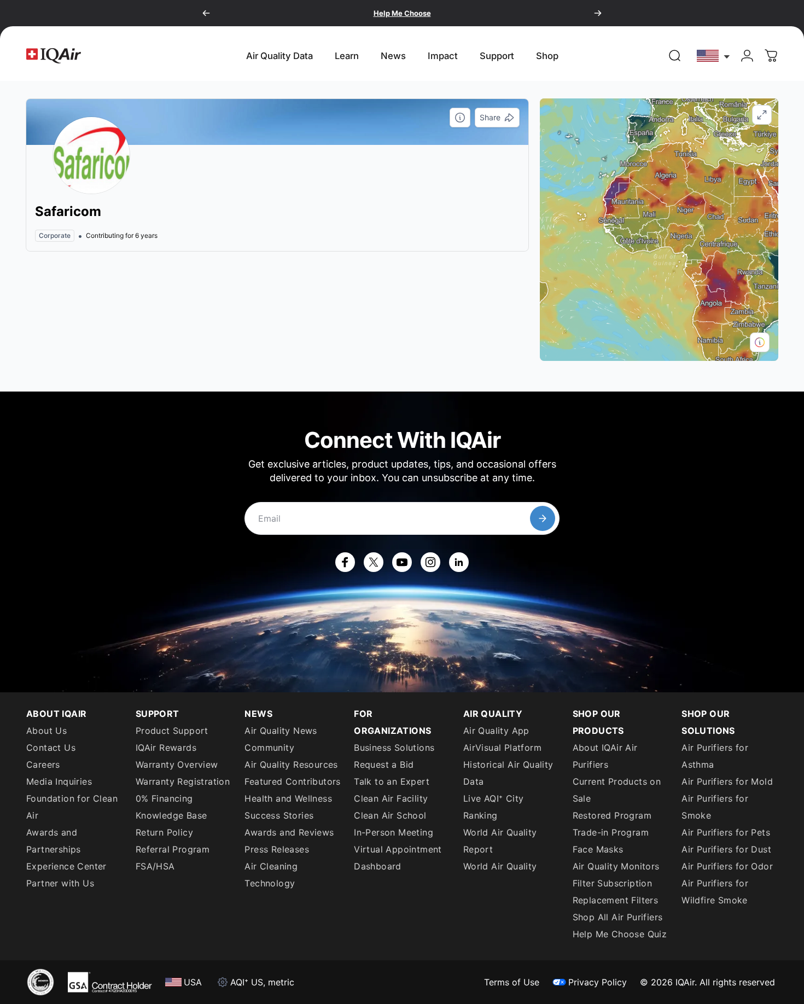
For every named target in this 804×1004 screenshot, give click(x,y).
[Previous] (206, 13)
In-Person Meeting (393, 832)
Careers (43, 764)
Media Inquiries (59, 781)
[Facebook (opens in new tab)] (345, 562)
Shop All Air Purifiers (618, 917)
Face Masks (598, 849)
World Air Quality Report (500, 841)
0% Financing (164, 798)
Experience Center (66, 866)
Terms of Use (511, 982)
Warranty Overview (177, 764)
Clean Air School (390, 815)
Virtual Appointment (398, 849)
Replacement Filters (616, 900)
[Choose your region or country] (714, 55)
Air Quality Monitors (616, 866)
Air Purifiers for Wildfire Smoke (714, 892)
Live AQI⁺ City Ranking (493, 807)
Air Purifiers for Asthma (714, 756)
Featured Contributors (292, 781)
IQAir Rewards (166, 747)
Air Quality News (280, 730)
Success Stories (278, 815)
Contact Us (50, 747)
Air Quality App (496, 730)
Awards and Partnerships (53, 841)
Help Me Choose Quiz (620, 934)
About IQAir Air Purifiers (605, 756)
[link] (675, 56)
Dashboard (377, 866)
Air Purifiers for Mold (727, 781)
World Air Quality (500, 866)
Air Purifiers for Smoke (714, 807)
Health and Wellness (288, 798)
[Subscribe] (542, 518)
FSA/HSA (155, 866)
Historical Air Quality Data (508, 773)
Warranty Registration (183, 781)
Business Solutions (394, 747)
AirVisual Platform (502, 747)
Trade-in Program (611, 832)
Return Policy (164, 832)
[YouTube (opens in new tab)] (402, 562)
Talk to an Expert (391, 781)
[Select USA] (714, 55)
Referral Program (172, 849)
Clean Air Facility (391, 798)
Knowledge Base (171, 815)
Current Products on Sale (617, 790)
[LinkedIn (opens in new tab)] (459, 562)
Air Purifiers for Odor (727, 866)
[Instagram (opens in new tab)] (430, 562)
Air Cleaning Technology (271, 875)
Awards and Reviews (289, 832)
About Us (46, 730)
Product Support (172, 730)
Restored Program (612, 815)
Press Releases (276, 849)
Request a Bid (383, 764)
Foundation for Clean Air (72, 807)
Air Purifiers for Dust (726, 849)
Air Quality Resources (290, 764)
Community (269, 747)
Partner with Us (60, 883)
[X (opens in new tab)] (373, 562)
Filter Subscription (612, 883)
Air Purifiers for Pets (725, 832)
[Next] (598, 13)
